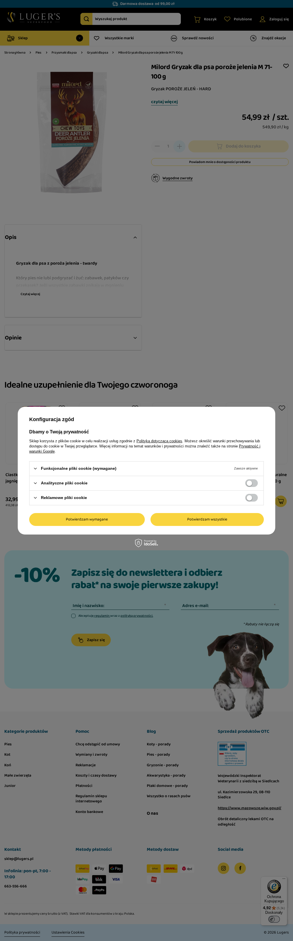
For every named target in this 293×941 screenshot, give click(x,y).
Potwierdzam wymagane (87, 519)
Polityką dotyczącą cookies (159, 441)
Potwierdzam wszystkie (207, 519)
